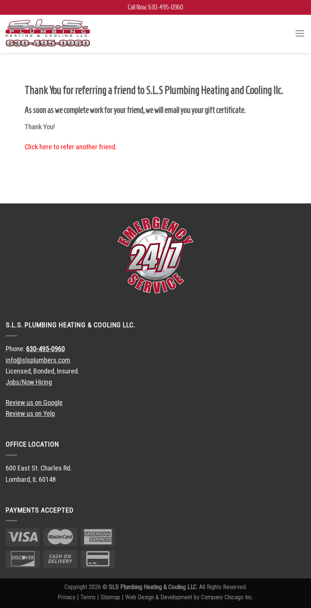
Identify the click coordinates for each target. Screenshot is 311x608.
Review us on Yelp (30, 413)
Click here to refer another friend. (71, 147)
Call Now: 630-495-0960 (155, 7)
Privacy (66, 597)
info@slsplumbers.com (38, 360)
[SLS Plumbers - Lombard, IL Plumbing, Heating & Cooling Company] (48, 33)
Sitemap (110, 597)
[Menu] (300, 33)
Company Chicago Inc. (227, 597)
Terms (88, 597)
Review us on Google (34, 402)
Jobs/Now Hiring (29, 382)
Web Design (139, 597)
